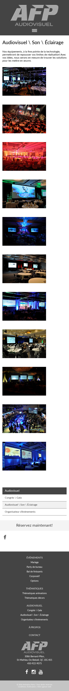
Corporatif (34, 576)
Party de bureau (34, 567)
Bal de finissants (35, 572)
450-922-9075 (34, 663)
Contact (34, 635)
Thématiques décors (35, 598)
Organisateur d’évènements (20, 512)
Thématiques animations (34, 593)
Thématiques (34, 589)
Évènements (34, 558)
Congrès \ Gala (13, 497)
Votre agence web (44, 687)
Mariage (35, 562)
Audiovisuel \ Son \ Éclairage (21, 505)
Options (34, 581)
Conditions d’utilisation (27, 687)
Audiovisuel (34, 606)
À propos (34, 627)
